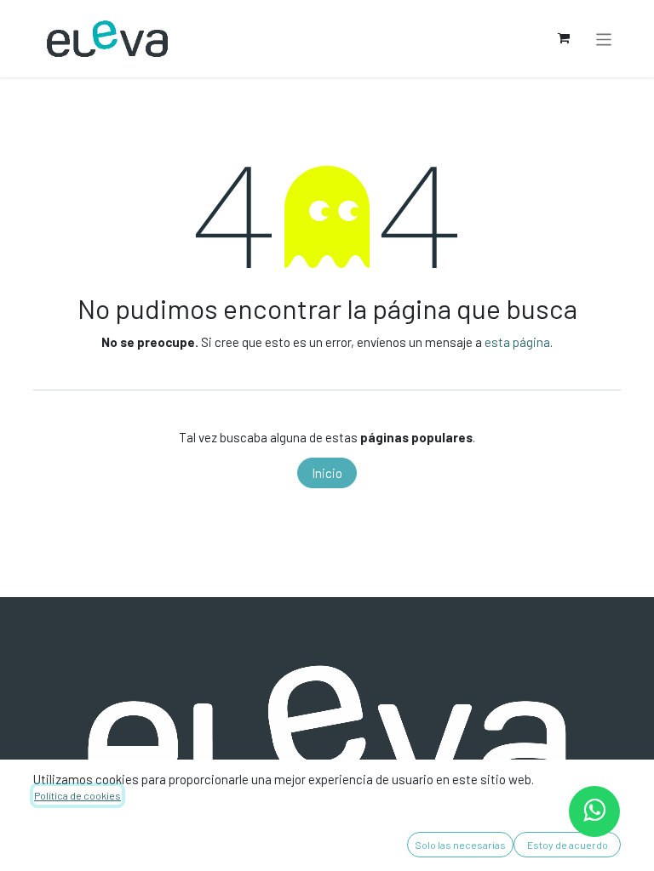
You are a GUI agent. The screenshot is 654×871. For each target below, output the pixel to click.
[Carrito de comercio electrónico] (564, 38)
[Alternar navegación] (604, 38)
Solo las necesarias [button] (460, 845)
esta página (517, 342)
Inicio (327, 473)
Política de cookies (77, 795)
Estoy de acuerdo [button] (567, 845)
